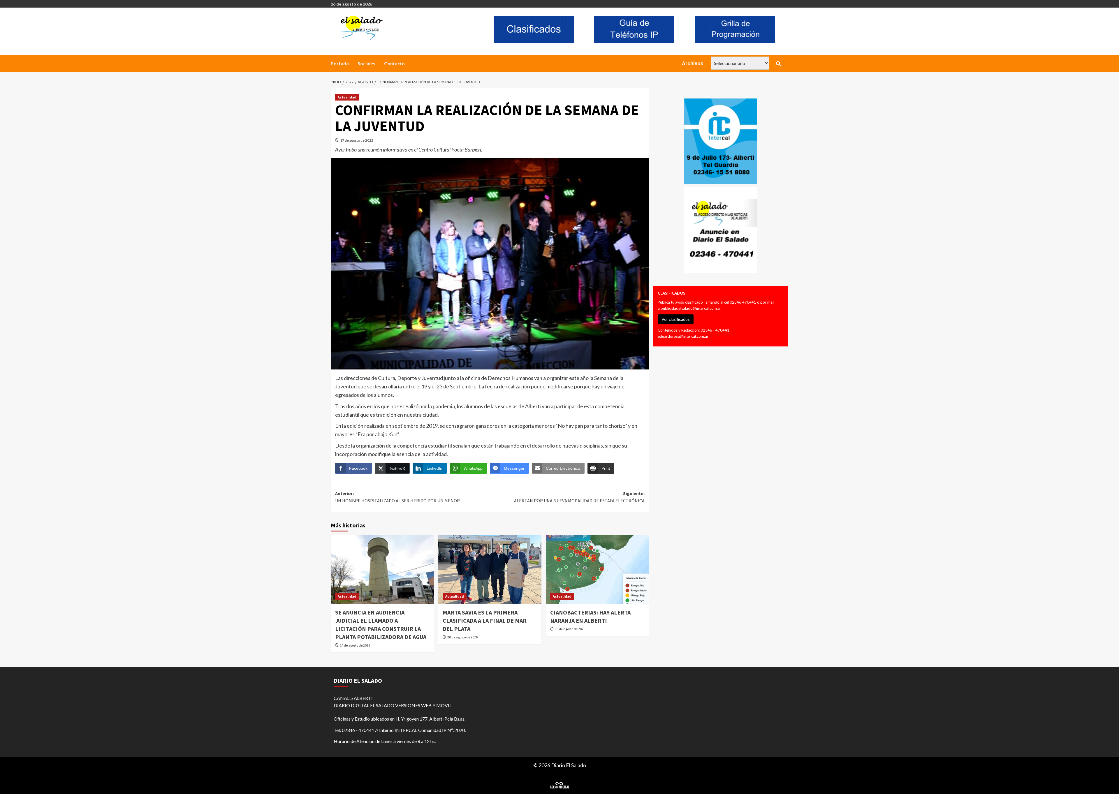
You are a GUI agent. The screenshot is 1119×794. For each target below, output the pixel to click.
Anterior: (397, 497)
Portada (340, 63)
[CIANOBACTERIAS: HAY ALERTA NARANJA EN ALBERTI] (597, 569)
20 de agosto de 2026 (462, 637)
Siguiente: (579, 497)
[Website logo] (407, 28)
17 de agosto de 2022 (356, 140)
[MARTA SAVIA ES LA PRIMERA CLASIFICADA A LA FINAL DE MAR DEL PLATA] (489, 569)
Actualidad (347, 97)
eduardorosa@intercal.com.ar (683, 336)
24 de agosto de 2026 (355, 645)
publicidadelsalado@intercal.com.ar (691, 308)
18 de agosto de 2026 (570, 629)
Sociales (366, 63)
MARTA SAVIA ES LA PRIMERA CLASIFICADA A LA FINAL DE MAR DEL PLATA (485, 620)
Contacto (394, 63)
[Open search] (778, 63)
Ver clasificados (675, 319)
